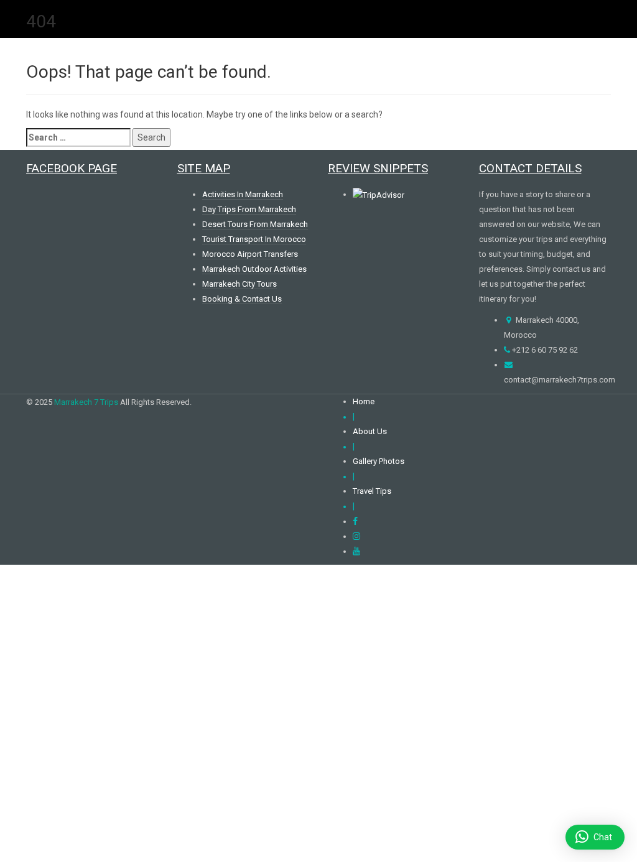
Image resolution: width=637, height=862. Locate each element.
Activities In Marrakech (242, 194)
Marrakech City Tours (239, 284)
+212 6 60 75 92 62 (544, 350)
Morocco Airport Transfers (250, 254)
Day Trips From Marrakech (249, 209)
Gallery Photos (378, 461)
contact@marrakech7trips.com (559, 379)
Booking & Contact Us (242, 299)
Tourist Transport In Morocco (254, 239)
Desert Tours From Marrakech (255, 224)
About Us (370, 431)
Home (363, 401)
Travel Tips (372, 491)
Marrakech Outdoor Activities (254, 269)
